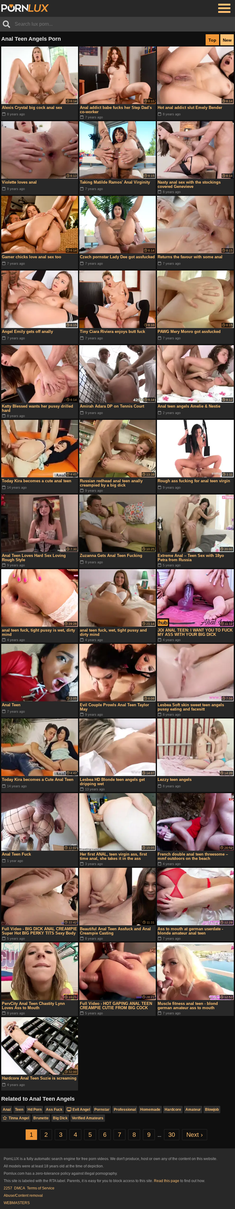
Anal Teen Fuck (16, 854)
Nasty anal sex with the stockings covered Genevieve (189, 184)
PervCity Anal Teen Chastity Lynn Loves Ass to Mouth (33, 1005)
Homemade (150, 1109)
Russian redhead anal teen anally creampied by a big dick (111, 483)
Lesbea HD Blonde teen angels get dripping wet (112, 781)
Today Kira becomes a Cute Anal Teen (37, 779)
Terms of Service (40, 1188)
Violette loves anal (19, 182)
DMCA (19, 1188)
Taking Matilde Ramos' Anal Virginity (115, 182)
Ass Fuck (54, 1109)
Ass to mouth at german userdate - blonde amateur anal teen (190, 931)
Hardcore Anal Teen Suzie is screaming (39, 1078)
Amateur (193, 1109)
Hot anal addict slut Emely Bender (190, 107)
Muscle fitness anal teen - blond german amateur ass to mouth (188, 1005)
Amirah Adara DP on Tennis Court (112, 406)
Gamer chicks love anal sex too (31, 257)
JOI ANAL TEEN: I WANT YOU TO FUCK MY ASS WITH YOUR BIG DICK (195, 632)
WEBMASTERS (17, 1203)
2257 (8, 1188)
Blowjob (212, 1109)
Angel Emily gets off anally (27, 331)
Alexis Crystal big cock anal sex (32, 107)
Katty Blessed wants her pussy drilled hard (37, 408)
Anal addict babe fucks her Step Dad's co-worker (116, 109)
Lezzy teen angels (175, 779)
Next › (194, 1134)
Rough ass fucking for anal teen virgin (194, 481)
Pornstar (102, 1109)
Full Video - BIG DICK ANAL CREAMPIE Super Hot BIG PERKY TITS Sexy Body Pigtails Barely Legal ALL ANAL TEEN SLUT (39, 931)
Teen (19, 1109)
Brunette (41, 1118)
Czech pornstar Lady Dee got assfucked (117, 257)
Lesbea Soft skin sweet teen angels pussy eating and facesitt (191, 707)
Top (212, 40)
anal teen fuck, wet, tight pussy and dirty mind (113, 632)
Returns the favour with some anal (190, 257)
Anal (7, 1109)
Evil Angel (81, 1109)
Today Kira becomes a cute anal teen (36, 481)
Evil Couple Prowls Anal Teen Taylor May (114, 707)
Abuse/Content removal (23, 1195)
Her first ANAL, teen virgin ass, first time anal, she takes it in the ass (113, 856)
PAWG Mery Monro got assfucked (189, 331)
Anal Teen (11, 705)
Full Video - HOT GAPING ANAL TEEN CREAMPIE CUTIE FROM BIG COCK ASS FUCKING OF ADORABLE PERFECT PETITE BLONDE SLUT (116, 1005)
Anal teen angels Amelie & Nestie (189, 406)
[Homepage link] (25, 8)
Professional (125, 1109)
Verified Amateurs (87, 1118)
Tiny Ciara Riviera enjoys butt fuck (112, 331)
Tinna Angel (19, 1118)
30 (171, 1134)
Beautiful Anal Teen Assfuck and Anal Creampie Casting (115, 931)
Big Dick (60, 1118)
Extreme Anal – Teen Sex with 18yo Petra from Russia (191, 557)
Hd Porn (35, 1109)
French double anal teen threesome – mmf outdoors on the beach (193, 856)
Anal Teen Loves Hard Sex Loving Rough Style (34, 557)
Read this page (166, 1181)
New (227, 40)
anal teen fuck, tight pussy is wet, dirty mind (38, 632)
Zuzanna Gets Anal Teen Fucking (111, 555)
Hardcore (173, 1109)
